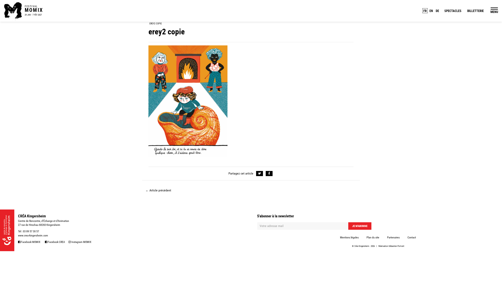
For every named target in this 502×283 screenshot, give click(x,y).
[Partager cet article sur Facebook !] (269, 173)
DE (437, 11)
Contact (411, 237)
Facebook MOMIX (30, 241)
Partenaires (393, 237)
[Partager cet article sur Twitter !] (259, 173)
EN (431, 11)
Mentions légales (349, 237)
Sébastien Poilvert (396, 246)
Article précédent (158, 190)
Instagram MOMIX (81, 241)
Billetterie (475, 11)
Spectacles (452, 11)
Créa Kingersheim (361, 246)
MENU (494, 12)
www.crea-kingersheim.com (33, 235)
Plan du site (372, 237)
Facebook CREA (56, 241)
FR (425, 11)
